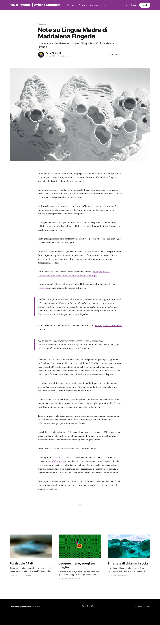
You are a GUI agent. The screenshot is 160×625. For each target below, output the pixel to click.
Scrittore (83, 5)
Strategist (94, 5)
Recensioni (43, 24)
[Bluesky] (92, 606)
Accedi (134, 5)
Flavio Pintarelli (53, 53)
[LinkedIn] (87, 606)
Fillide (53, 461)
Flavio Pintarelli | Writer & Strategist (35, 5)
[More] (104, 5)
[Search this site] (126, 5)
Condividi (116, 55)
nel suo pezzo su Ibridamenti (108, 325)
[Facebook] (83, 606)
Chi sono (71, 5)
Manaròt (63, 461)
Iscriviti (145, 5)
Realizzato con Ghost (142, 607)
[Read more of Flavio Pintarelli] (41, 54)
